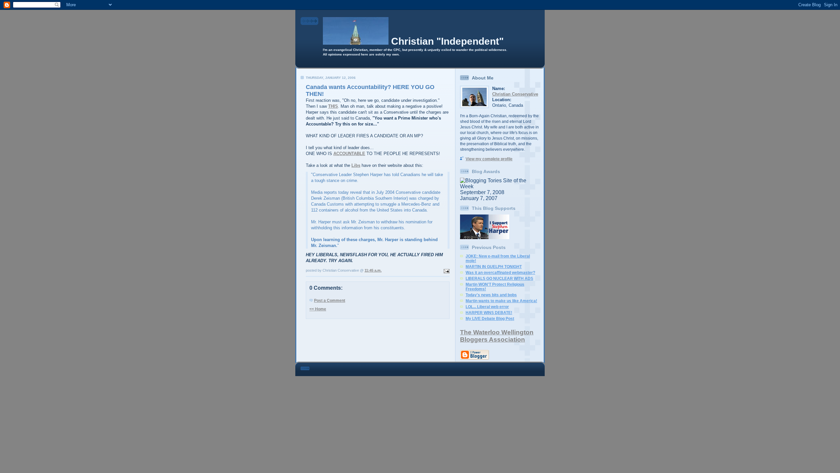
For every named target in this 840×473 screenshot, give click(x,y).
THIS (333, 106)
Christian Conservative (515, 94)
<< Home (317, 309)
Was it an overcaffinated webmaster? (500, 272)
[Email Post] (446, 270)
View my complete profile (489, 159)
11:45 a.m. (373, 270)
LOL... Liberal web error (487, 306)
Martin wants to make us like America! (501, 301)
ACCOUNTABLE (349, 153)
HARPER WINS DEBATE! (489, 312)
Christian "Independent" (447, 41)
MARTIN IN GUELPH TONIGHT (494, 266)
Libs (355, 165)
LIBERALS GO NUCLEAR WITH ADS (499, 278)
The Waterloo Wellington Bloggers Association (497, 336)
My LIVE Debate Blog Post (490, 318)
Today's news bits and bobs (491, 295)
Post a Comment (329, 300)
